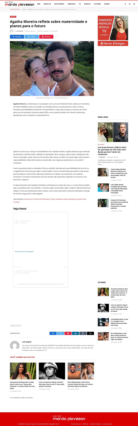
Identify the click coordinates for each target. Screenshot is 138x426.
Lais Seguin (19, 31)
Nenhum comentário (43, 31)
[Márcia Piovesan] (18, 3)
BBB (38, 4)
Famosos (71, 4)
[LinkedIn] (3, 119)
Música (87, 4)
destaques (101, 144)
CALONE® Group (23, 424)
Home (24, 9)
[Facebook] (3, 109)
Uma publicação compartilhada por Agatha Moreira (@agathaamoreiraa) (40, 284)
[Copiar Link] (3, 135)
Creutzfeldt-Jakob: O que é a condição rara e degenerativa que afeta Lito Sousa (119, 322)
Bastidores (59, 4)
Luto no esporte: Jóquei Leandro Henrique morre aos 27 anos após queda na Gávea (51, 384)
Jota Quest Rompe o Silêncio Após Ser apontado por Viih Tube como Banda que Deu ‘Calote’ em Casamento (112, 150)
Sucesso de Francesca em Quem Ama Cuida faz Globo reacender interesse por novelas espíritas (119, 204)
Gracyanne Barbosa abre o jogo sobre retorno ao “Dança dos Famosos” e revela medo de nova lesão (22, 385)
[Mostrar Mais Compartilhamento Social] (56, 37)
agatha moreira (16, 325)
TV (80, 4)
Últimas (97, 4)
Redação (102, 157)
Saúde (107, 4)
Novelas (47, 4)
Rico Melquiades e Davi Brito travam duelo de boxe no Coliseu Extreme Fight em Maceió (80, 384)
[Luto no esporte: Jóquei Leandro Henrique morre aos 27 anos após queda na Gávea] (52, 371)
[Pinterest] (3, 125)
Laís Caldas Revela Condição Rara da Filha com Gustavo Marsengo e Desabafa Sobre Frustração (119, 189)
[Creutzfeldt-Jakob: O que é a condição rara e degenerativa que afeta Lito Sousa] (103, 322)
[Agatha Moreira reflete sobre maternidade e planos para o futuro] (52, 68)
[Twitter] (3, 114)
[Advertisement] (52, 133)
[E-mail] (3, 130)
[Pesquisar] (134, 4)
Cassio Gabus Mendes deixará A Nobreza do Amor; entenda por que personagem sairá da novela (119, 173)
